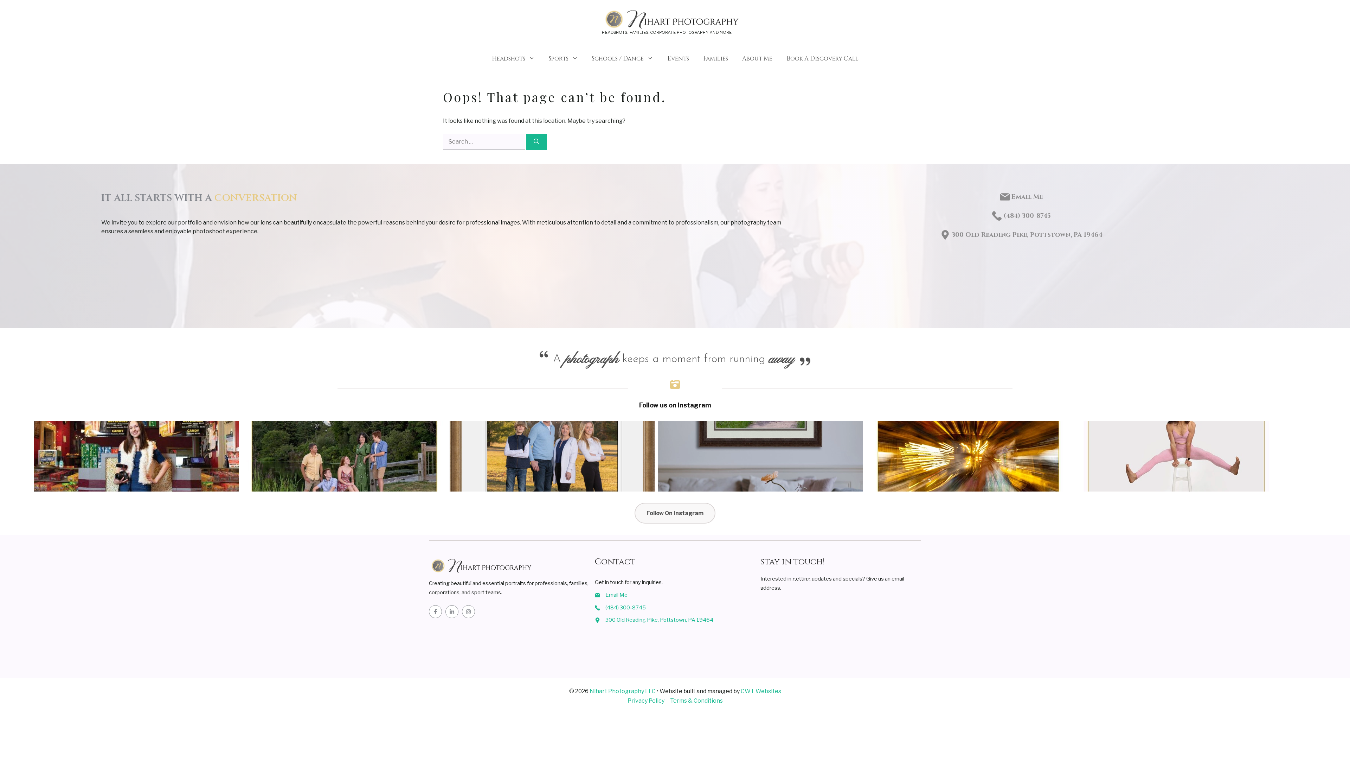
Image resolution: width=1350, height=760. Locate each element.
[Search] (536, 142)
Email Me (1027, 196)
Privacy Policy (646, 700)
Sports (558, 59)
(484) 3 (1014, 215)
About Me (757, 59)
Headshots (508, 59)
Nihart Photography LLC (623, 691)
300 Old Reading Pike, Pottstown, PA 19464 (1027, 234)
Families (715, 59)
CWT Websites (761, 691)
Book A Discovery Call (822, 59)
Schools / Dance (618, 59)
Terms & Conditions (696, 700)
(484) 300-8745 (625, 607)
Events (678, 59)
